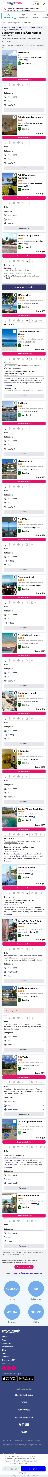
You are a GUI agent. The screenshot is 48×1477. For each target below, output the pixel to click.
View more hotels (24, 1267)
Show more (23, 110)
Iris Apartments (25, 461)
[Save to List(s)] (14, 52)
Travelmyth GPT (8, 1360)
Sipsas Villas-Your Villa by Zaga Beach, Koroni (30, 922)
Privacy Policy (22, 1476)
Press (4, 1340)
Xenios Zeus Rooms (27, 867)
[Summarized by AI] (16, 375)
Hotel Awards (8, 1346)
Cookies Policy (12, 1476)
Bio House (22, 403)
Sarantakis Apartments (29, 235)
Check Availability (24, 80)
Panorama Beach (26, 577)
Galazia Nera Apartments (30, 117)
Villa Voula (23, 1057)
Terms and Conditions (34, 1476)
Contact (5, 1356)
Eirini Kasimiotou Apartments (26, 176)
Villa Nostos (23, 751)
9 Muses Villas (24, 295)
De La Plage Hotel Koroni (30, 1121)
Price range (12, 23)
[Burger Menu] (3, 3)
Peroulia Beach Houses (29, 635)
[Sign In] (44, 3)
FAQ (4, 1353)
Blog (4, 1350)
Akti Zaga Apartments (28, 988)
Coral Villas (23, 519)
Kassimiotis (23, 52)
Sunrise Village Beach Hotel (31, 809)
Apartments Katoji (27, 693)
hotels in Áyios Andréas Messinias (27, 1273)
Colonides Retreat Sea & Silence (29, 333)
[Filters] (3, 23)
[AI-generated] (16, 365)
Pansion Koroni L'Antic (29, 1195)
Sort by (27, 23)
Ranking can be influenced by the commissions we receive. (23, 45)
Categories (6, 1343)
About (4, 1336)
